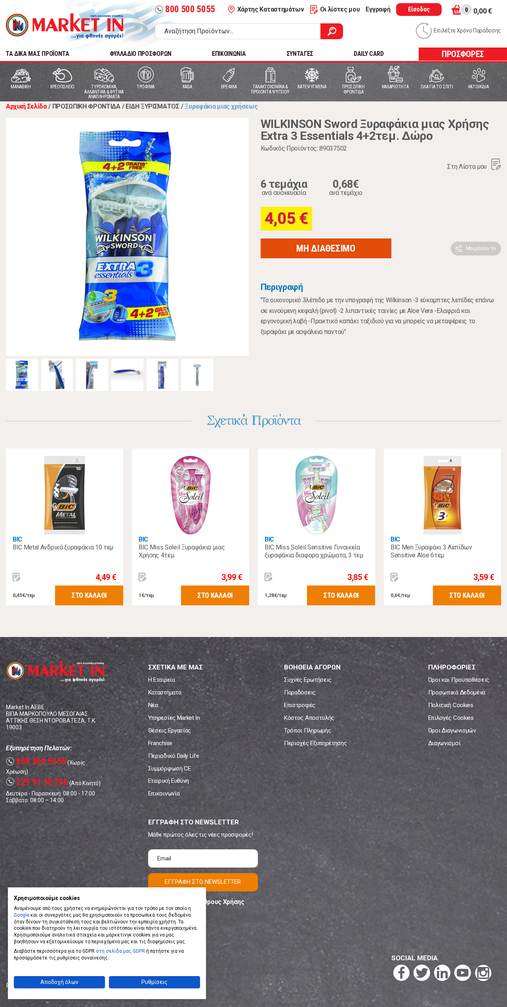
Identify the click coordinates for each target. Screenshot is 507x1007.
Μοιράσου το (481, 248)
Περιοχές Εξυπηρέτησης (315, 743)
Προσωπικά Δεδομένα (456, 692)
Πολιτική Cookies (450, 705)
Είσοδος (419, 9)
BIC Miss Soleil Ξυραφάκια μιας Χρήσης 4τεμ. (182, 551)
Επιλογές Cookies (451, 717)
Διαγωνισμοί (444, 743)
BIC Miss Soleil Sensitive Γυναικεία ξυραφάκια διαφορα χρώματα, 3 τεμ (314, 551)
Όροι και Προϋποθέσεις (458, 679)
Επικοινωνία (163, 793)
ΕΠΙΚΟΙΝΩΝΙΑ (229, 53)
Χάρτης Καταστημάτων (270, 9)
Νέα (153, 705)
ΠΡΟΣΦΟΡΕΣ (463, 54)
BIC (17, 539)
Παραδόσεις (300, 692)
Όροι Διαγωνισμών (452, 730)
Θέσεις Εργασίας (169, 730)
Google (21, 915)
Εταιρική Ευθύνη (168, 780)
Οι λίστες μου (340, 9)
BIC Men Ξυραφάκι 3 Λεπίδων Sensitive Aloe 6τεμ (431, 551)
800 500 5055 (186, 9)
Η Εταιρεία (161, 679)
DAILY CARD (369, 53)
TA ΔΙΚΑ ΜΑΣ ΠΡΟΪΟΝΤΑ (37, 53)
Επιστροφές (299, 705)
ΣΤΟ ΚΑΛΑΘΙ (89, 595)
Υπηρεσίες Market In (174, 717)
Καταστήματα (164, 692)
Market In (64, 26)
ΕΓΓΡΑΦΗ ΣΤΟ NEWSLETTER (203, 881)
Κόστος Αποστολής (309, 717)
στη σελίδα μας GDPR (120, 951)
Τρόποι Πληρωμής (307, 730)
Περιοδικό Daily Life (173, 755)
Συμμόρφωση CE (169, 768)
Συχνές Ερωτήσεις (308, 679)
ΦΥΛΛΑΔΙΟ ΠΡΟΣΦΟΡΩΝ (141, 53)
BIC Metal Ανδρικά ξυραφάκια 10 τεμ (63, 547)
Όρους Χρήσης (223, 902)
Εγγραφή (378, 9)
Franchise (160, 743)
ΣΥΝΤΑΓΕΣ (299, 53)
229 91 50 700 (38, 782)
